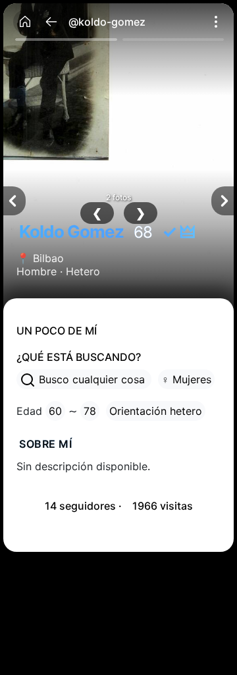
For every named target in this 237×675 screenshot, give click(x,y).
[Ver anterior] (14, 200)
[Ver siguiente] (222, 200)
